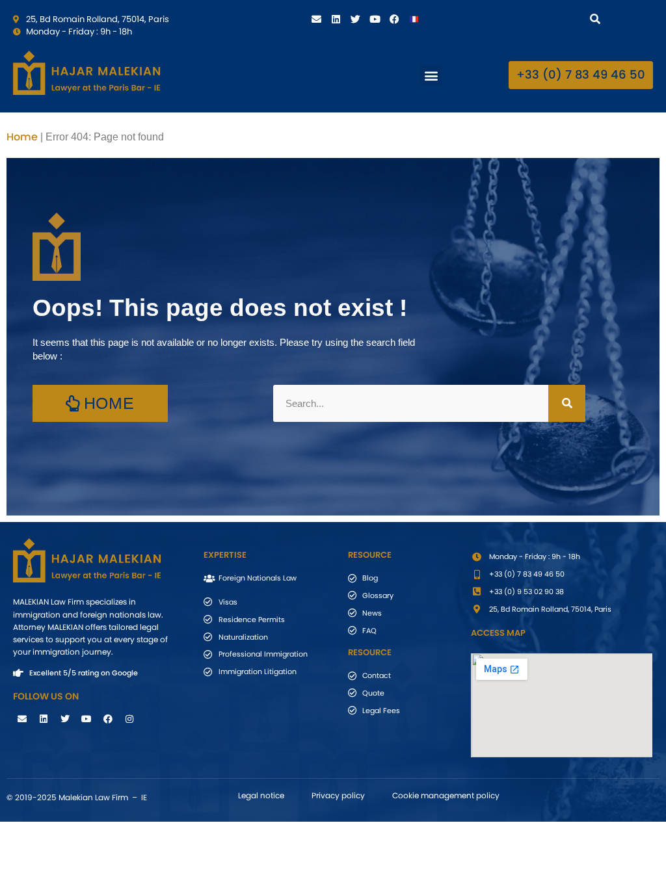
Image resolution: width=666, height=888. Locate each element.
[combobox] (534, 18)
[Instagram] (129, 719)
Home (22, 136)
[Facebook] (395, 19)
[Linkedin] (336, 19)
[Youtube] (375, 19)
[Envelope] (316, 19)
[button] (431, 75)
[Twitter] (356, 19)
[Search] (597, 18)
